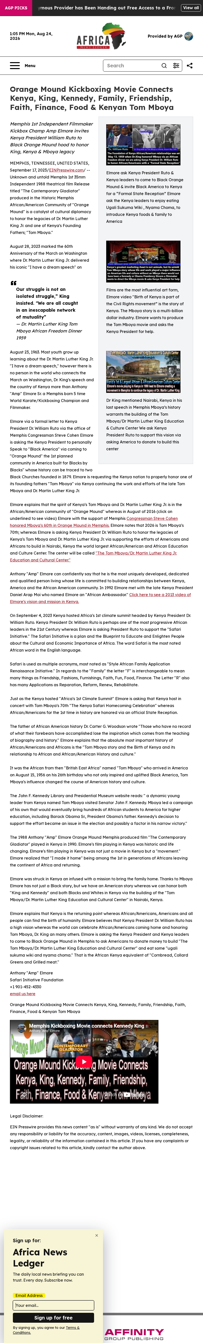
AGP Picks (16, 7)
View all (191, 7)
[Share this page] (189, 66)
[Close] (96, 1235)
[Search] (164, 65)
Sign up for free (53, 1318)
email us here (22, 993)
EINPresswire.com (66, 170)
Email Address (29, 1295)
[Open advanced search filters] (176, 65)
